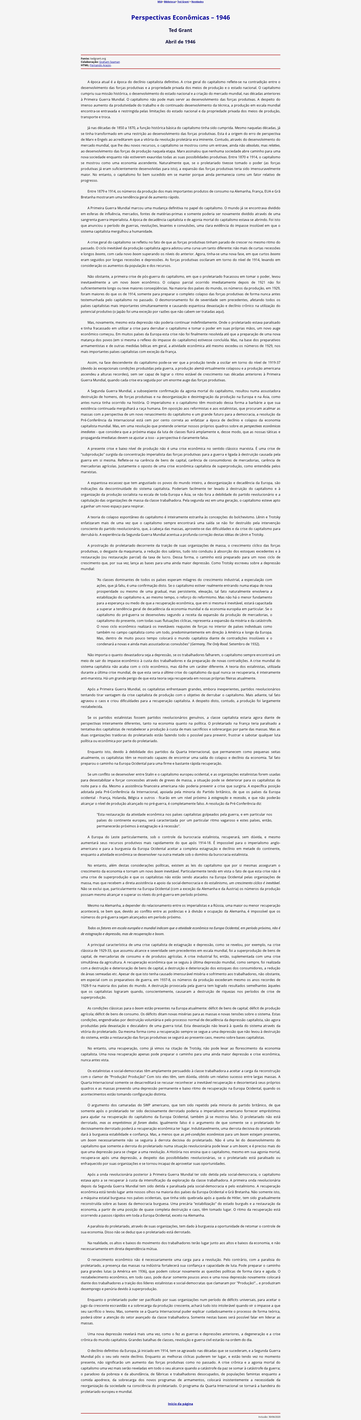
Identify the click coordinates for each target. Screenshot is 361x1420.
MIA (160, 1)
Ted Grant (183, 1)
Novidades (197, 1)
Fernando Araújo (100, 65)
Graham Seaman (109, 62)
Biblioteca (169, 1)
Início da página (180, 1404)
